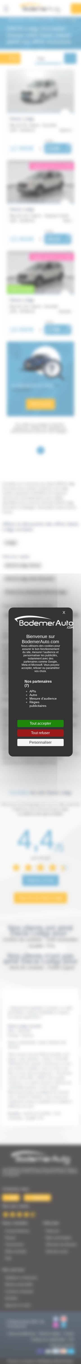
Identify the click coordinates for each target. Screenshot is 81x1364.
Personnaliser (40, 742)
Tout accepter (40, 723)
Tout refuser (40, 733)
